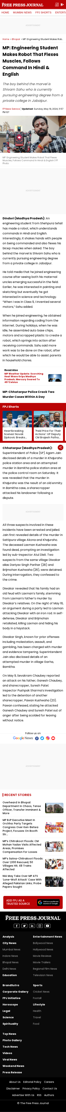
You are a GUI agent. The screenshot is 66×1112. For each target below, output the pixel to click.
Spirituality (10, 1024)
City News (9, 943)
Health (37, 1011)
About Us (15, 1082)
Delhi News (9, 969)
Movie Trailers (41, 962)
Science (8, 1017)
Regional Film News (45, 969)
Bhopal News (11, 962)
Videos (7, 1053)
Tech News (10, 1047)
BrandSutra (11, 985)
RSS (39, 1095)
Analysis (8, 936)
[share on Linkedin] (32, 926)
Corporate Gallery (15, 992)
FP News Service (11, 108)
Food (36, 1024)
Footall (37, 998)
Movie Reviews (42, 956)
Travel (37, 1017)
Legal (6, 1011)
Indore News (10, 956)
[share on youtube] (47, 926)
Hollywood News (43, 949)
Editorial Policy (32, 1082)
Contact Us (50, 1088)
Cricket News (41, 992)
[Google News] (23, 738)
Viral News (10, 1059)
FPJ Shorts (43, 12)
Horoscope (10, 1004)
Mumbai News (22, 12)
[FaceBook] (36, 738)
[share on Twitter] (24, 926)
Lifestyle (39, 1004)
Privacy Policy (31, 1088)
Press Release (12, 1072)
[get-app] (62, 4)
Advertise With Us (23, 1095)
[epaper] (57, 4)
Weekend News (13, 1066)
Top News (9, 1034)
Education (10, 975)
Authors (49, 1095)
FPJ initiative (12, 998)
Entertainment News (47, 936)
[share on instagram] (40, 926)
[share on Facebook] (17, 926)
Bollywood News (43, 943)
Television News (43, 975)
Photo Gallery (12, 1040)
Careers (49, 1082)
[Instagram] (48, 738)
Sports (37, 985)
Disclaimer (13, 1088)
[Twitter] (42, 738)
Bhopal (16, 39)
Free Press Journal (22, 4)
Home (5, 12)
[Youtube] (53, 738)
